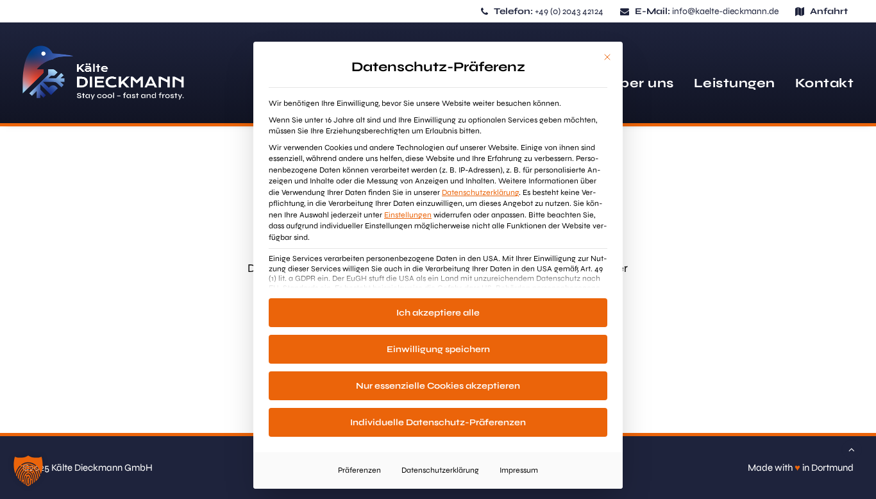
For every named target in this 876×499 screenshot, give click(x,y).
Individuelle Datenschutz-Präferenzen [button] (438, 422)
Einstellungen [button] (408, 214)
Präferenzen (359, 470)
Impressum (519, 470)
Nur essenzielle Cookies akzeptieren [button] (438, 385)
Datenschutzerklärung (480, 192)
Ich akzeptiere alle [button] (438, 312)
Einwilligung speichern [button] (438, 349)
